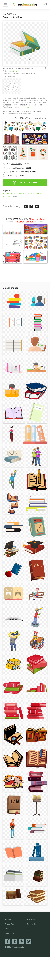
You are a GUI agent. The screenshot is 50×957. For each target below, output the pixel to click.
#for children (36, 193)
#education (24, 193)
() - (18, 164)
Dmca (7, 929)
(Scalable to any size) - (21, 172)
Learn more (25, 107)
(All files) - (15, 175)
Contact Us (9, 933)
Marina (21, 68)
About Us (8, 919)
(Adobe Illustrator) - (19, 168)
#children (7, 196)
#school (14, 193)
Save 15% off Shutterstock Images (31, 118)
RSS (28, 929)
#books (6, 193)
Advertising (31, 919)
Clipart (16, 71)
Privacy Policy (10, 924)
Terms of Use (31, 924)
